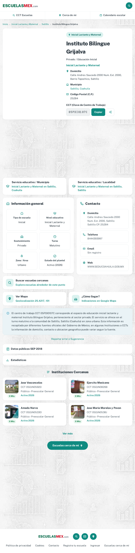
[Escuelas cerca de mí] (93, 536)
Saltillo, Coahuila (80, 88)
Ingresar (95, 545)
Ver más (68, 433)
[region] (34, 74)
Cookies (39, 545)
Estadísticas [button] (18, 360)
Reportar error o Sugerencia (67, 339)
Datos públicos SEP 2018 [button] (26, 348)
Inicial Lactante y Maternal (25, 24)
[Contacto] (84, 536)
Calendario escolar (114, 15)
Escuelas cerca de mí (116, 545)
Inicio (5, 24)
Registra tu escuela (74, 545)
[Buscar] (129, 5)
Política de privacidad (18, 545)
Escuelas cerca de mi (66, 445)
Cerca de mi (69, 15)
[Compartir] (110, 112)
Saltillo (45, 24)
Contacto (54, 545)
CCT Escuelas (24, 15)
